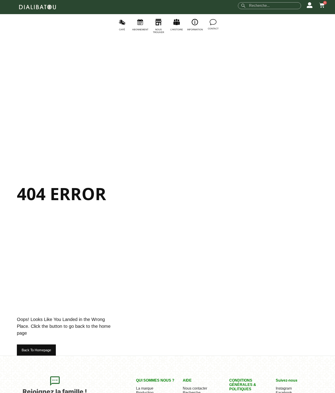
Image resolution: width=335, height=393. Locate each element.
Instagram (284, 388)
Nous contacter (195, 388)
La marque (144, 388)
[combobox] (269, 5)
